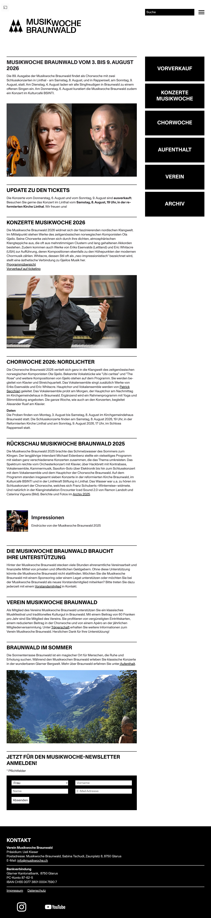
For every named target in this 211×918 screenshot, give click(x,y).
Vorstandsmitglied (48, 586)
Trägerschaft (60, 627)
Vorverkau (14, 269)
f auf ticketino (31, 269)
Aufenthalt (127, 664)
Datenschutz (37, 890)
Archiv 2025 (81, 494)
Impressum (15, 890)
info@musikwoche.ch (32, 860)
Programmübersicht (21, 264)
